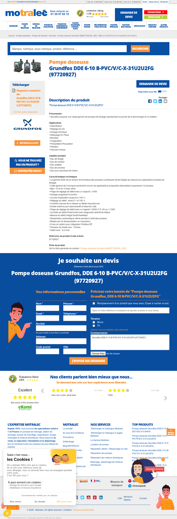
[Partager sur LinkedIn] (161, 101)
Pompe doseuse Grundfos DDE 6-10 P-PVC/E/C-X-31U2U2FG (150, 444)
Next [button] (165, 398)
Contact (143, 498)
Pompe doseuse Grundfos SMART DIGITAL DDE (103, 248)
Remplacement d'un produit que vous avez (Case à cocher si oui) (132, 303)
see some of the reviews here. (25, 402)
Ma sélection (164, 2)
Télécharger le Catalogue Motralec (107, 428)
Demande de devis (153, 84)
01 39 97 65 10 (98, 2)
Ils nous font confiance (73, 432)
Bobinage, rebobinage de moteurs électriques (107, 463)
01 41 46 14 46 (117, 2)
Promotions (68, 437)
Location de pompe (100, 444)
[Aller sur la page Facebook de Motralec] (76, 497)
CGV (120, 498)
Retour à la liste (28, 143)
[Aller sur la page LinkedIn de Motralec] (101, 497)
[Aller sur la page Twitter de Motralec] (82, 497)
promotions (154, 12)
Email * (40, 313)
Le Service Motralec (100, 440)
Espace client (153, 2)
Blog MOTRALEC (71, 445)
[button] (13, 25)
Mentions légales (128, 498)
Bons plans (154, 17)
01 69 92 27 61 (136, 2)
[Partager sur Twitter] (155, 101)
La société (68, 428)
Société (144, 2)
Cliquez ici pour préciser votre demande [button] (109, 329)
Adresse (41, 336)
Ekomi (58, 517)
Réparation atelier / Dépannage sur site (109, 448)
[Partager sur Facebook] (150, 101)
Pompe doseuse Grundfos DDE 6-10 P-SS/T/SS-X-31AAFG (150, 430)
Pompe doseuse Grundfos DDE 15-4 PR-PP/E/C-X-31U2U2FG (149, 437)
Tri (98, 325)
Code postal (43, 346)
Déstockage (68, 441)
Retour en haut (171, 433)
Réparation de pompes (101, 452)
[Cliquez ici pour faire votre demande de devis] (147, 470)
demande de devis (128, 15)
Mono (99, 322)
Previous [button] (42, 390)
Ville (65, 346)
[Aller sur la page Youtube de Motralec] (88, 497)
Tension (95, 318)
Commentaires (99, 332)
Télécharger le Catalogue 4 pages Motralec (107, 434)
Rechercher (140, 49)
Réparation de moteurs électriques (107, 457)
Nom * (39, 303)
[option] (77, 401)
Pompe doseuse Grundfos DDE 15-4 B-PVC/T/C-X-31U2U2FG (150, 452)
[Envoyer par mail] (165, 101)
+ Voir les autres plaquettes (25, 111)
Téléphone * (70, 313)
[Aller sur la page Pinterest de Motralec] (95, 497)
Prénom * (68, 303)
